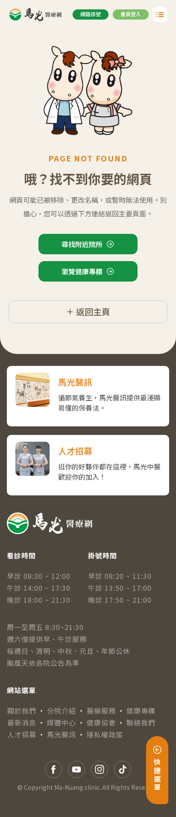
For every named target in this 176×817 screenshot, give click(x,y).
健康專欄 (140, 710)
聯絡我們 (140, 722)
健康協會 (101, 722)
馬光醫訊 (61, 734)
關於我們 (21, 710)
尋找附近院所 (82, 244)
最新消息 (21, 722)
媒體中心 (61, 722)
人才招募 (21, 734)
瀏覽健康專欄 (82, 271)
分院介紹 (61, 710)
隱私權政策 (105, 734)
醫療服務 (101, 710)
